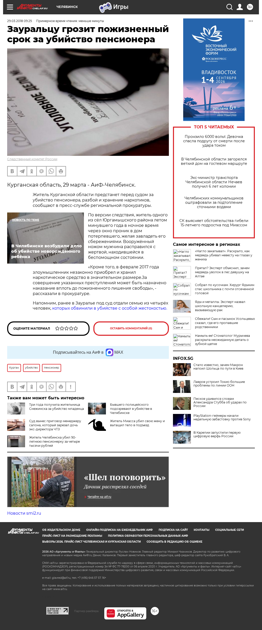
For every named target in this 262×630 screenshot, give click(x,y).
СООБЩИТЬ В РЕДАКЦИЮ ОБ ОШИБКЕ (174, 541)
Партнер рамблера (86, 611)
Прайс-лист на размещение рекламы (72, 535)
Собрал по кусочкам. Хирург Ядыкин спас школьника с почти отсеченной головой (224, 289)
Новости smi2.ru (24, 513)
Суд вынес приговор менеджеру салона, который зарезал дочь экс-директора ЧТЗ (55, 425)
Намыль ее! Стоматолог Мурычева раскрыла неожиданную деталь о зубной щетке (222, 340)
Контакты (201, 530)
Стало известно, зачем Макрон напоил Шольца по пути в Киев (218, 366)
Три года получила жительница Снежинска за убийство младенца (56, 407)
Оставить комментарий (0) (131, 328)
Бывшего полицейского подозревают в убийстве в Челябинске (131, 409)
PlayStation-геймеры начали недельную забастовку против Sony (222, 417)
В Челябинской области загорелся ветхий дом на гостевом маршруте (214, 161)
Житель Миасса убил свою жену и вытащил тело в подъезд (137, 423)
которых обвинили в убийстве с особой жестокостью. (109, 308)
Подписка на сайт (173, 530)
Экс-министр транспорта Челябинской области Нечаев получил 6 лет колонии (213, 182)
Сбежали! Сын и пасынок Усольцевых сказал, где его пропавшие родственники (225, 323)
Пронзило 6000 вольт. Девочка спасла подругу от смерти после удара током (214, 141)
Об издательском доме (61, 530)
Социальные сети (229, 530)
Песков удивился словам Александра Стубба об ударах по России (220, 402)
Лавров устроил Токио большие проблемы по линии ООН (219, 383)
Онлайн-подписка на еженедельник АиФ (119, 530)
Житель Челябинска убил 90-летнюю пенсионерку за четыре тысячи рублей (54, 441)
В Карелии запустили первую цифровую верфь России (217, 434)
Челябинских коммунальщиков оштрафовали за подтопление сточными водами (214, 202)
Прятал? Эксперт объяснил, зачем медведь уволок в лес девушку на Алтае (222, 272)
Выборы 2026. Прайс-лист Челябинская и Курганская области (91, 541)
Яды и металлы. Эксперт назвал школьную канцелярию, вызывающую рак (220, 306)
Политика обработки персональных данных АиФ (148, 535)
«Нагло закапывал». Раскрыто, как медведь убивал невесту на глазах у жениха (223, 255)
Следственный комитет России (32, 159)
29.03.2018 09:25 (19, 21)
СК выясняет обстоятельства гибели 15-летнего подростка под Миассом (213, 223)
